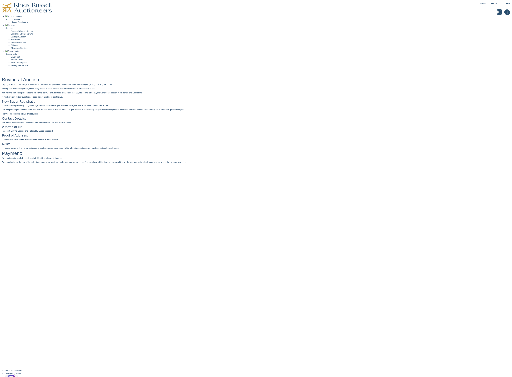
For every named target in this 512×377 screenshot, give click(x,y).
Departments (11, 54)
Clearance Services (19, 48)
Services (9, 28)
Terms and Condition (132, 93)
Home (483, 3)
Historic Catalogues (19, 22)
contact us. (58, 97)
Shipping (14, 45)
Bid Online (15, 39)
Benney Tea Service (19, 65)
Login (506, 3)
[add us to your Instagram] (499, 12)
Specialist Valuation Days (22, 34)
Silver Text (15, 57)
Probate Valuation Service (22, 31)
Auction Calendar (12, 19)
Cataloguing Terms (13, 373)
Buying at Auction (18, 37)
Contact (494, 3)
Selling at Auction (18, 42)
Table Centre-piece (19, 62)
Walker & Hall (17, 60)
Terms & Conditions (13, 370)
